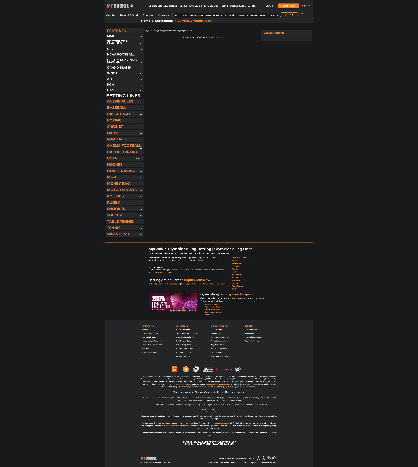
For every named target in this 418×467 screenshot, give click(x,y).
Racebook (185, 284)
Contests (163, 15)
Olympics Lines (239, 258)
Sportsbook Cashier (213, 307)
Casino (183, 6)
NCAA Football (212, 15)
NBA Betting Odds (183, 341)
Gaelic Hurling (122, 152)
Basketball (119, 114)
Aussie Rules (120, 101)
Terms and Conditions (229, 463)
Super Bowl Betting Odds (186, 333)
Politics (115, 196)
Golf (112, 158)
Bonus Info (209, 315)
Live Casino (195, 6)
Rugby (113, 202)
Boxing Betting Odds (184, 349)
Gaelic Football (124, 145)
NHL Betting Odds (183, 345)
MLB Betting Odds (183, 356)
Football (117, 139)
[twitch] (274, 458)
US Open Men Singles (256, 15)
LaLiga (184, 15)
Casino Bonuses (217, 352)
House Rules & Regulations (152, 341)
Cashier (110, 15)
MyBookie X (249, 333)
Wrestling (118, 234)
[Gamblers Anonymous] (208, 368)
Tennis (114, 228)
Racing (224, 6)
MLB (177, 15)
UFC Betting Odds (183, 352)
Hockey (115, 164)
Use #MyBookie (251, 329)
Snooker (116, 209)
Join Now (288, 5)
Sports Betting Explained (160, 272)
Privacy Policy (212, 463)
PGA (110, 84)
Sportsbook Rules (213, 312)
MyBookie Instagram (253, 337)
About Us (145, 329)
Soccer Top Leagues (117, 42)
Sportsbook (155, 6)
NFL (110, 49)
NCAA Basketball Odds (185, 337)
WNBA (271, 15)
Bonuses (148, 15)
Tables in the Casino (219, 341)
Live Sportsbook (212, 384)
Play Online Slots (217, 345)
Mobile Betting (226, 384)
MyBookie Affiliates (149, 352)
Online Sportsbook (157, 284)
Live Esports (211, 6)
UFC (110, 90)
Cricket (115, 126)
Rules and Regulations (250, 463)
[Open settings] (301, 13)
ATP (110, 79)
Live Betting (170, 6)
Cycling (235, 283)
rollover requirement (219, 423)
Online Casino (173, 284)
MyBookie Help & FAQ (150, 333)
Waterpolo (236, 280)
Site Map (145, 349)
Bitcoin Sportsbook (184, 384)
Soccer (114, 215)
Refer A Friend (129, 15)
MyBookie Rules (212, 309)
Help (290, 15)
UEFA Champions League (232, 15)
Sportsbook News (218, 284)
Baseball (116, 107)
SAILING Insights (274, 32)
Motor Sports (122, 190)
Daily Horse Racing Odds (220, 356)
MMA (111, 177)
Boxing (114, 120)
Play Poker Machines (219, 349)
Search (308, 6)
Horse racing (121, 171)
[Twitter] (268, 458)
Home (145, 21)
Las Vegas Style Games (220, 337)
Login (270, 5)
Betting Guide (238, 6)
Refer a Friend (211, 304)
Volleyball (236, 278)
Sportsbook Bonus (200, 284)
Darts (113, 133)
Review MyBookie (252, 341)
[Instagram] (258, 458)
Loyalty (252, 6)
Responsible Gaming (269, 463)
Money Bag (118, 183)
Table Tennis (120, 221)
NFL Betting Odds (183, 329)
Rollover (189, 426)
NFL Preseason (196, 15)
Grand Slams (119, 67)
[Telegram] (263, 458)
